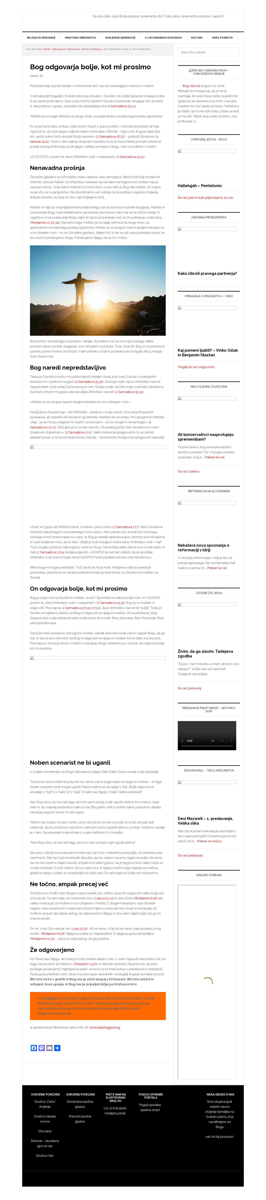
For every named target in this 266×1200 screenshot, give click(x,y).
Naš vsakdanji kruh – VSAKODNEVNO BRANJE (211, 72)
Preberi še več (215, 457)
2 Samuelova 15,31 (130, 157)
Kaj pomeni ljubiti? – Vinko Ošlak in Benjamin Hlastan (208, 352)
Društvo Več (45, 1156)
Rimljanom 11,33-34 (45, 222)
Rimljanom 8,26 (53, 934)
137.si (55, 22)
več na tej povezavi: (219, 1137)
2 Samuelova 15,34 (129, 392)
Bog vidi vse (191, 86)
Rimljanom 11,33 (42, 939)
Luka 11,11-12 (104, 898)
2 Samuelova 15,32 (89, 382)
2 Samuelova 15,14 (121, 106)
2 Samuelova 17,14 (50, 552)
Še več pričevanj (189, 688)
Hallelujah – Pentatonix (200, 185)
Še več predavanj (190, 855)
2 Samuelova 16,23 (110, 136)
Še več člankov (189, 471)
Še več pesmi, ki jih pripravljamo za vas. (206, 197)
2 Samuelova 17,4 (78, 432)
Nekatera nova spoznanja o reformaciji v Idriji (203, 547)
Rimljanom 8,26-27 (148, 898)
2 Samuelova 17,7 (125, 527)
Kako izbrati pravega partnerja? (207, 273)
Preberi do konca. (209, 841)
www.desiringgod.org (105, 1027)
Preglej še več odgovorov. (196, 367)
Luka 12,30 (79, 928)
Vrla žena (44, 1131)
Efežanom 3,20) (86, 964)
